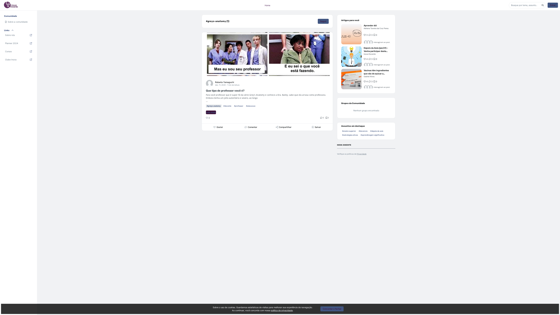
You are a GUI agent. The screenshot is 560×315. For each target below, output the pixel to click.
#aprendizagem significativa (372, 135)
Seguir (323, 21)
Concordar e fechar (332, 309)
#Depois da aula (376, 131)
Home (267, 5)
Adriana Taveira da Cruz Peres (376, 28)
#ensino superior (349, 131)
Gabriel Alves (369, 76)
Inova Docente (370, 54)
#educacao (250, 106)
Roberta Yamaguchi (224, 82)
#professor (238, 106)
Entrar (553, 5)
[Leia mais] (351, 34)
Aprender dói (370, 25)
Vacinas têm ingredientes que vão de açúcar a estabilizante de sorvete (376, 73)
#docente (227, 106)
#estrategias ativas (350, 135)
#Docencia (363, 131)
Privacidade (361, 154)
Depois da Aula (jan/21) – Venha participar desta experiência (376, 51)
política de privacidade (282, 310)
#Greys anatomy (214, 106)
